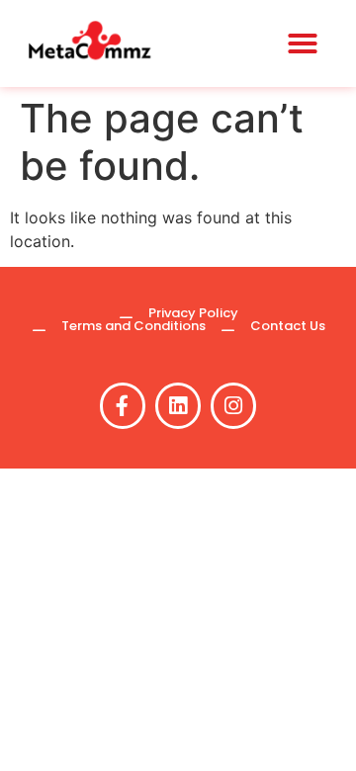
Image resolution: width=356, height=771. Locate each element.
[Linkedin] (178, 405)
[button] (302, 43)
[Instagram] (233, 405)
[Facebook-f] (122, 405)
